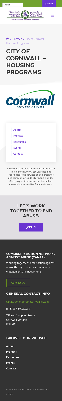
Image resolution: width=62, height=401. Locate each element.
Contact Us (18, 282)
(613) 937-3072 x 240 (18, 308)
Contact (18, 153)
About (17, 129)
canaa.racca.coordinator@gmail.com (27, 301)
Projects (18, 135)
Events (17, 147)
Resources (19, 141)
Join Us (49, 3)
